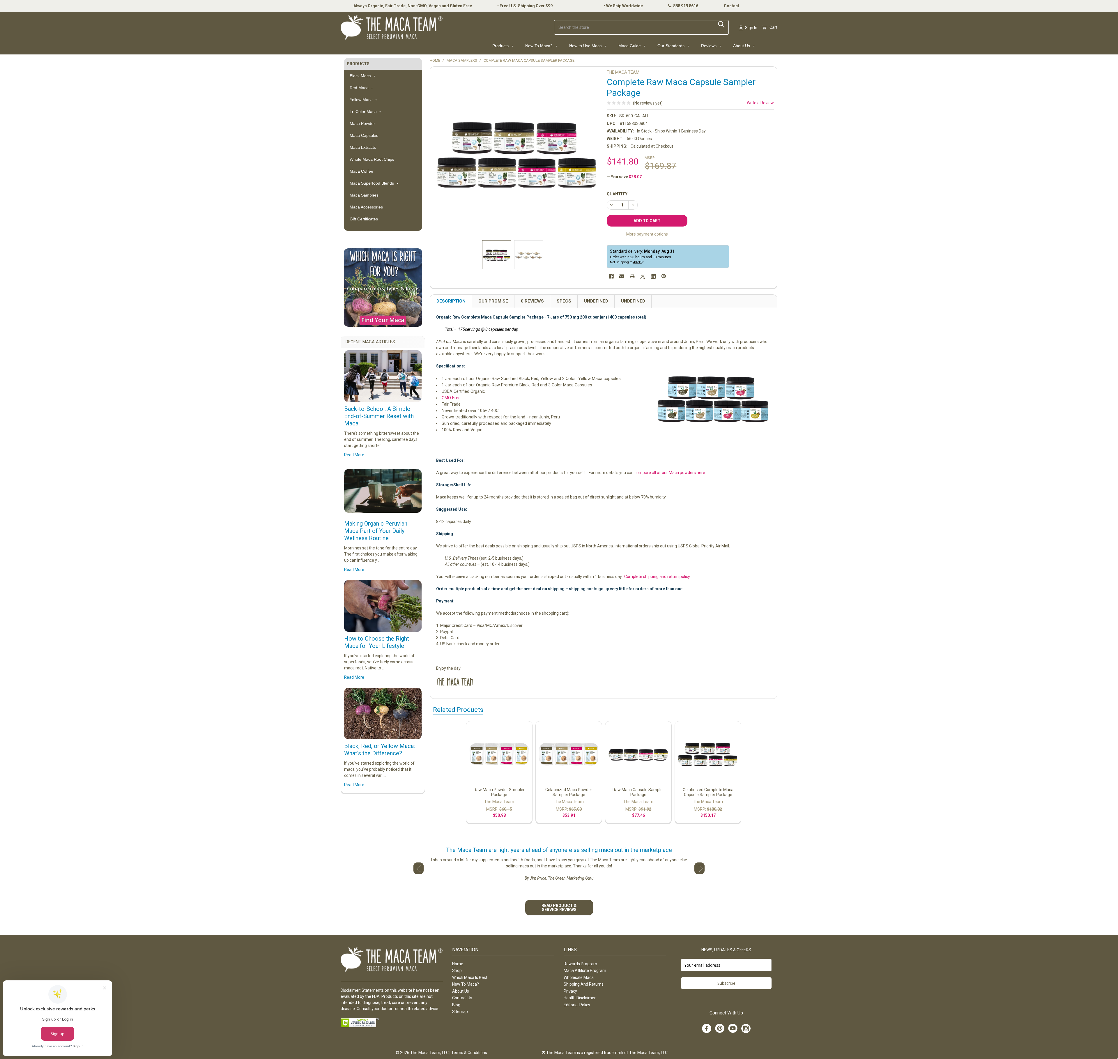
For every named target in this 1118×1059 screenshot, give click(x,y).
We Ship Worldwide (624, 5)
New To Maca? (539, 45)
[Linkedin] (653, 276)
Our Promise (493, 301)
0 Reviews (532, 301)
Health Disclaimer (580, 998)
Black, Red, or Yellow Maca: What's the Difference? (379, 749)
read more (354, 454)
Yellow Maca (362, 99)
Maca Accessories (366, 207)
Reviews (709, 45)
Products (501, 45)
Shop (457, 970)
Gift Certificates (364, 219)
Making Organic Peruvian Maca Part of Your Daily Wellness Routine (375, 531)
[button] (383, 287)
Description (451, 301)
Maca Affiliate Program (585, 970)
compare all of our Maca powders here (669, 472)
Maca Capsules (364, 135)
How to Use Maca (586, 45)
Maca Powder (362, 123)
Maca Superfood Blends (372, 183)
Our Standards (671, 45)
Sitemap (460, 1011)
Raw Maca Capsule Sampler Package (638, 792)
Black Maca (361, 75)
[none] (516, 153)
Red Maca (360, 87)
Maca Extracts (363, 147)
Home (457, 963)
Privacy (570, 991)
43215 (637, 262)
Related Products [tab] (458, 709)
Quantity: (618, 194)
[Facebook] (611, 276)
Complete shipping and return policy (657, 576)
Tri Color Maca (364, 111)
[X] (642, 276)
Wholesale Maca (579, 977)
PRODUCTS (358, 63)
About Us (742, 45)
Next (699, 868)
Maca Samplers (364, 195)
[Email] (621, 276)
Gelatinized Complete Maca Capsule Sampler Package (708, 792)
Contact (731, 5)
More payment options (647, 234)
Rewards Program (580, 963)
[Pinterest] (663, 276)
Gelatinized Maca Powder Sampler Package (568, 792)
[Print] (632, 276)
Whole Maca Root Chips (372, 159)
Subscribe (726, 983)
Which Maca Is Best (469, 977)
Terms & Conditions (469, 1052)
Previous (418, 868)
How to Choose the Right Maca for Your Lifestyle (376, 642)
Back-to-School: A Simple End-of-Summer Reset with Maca (379, 416)
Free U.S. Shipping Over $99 (526, 5)
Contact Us (462, 998)
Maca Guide (630, 45)
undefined (596, 301)
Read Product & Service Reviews (559, 907)
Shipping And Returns (584, 984)
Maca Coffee (361, 171)
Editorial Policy (577, 1005)
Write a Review (760, 102)
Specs (564, 301)
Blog (456, 1005)
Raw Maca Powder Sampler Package (499, 792)
